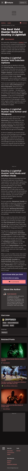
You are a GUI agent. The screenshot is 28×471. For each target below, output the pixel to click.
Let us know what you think (12, 274)
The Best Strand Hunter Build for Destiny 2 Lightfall (13, 359)
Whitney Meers (14, 385)
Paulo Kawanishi (9, 39)
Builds (12, 325)
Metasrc (9, 462)
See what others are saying (10, 278)
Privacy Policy (10, 450)
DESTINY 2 (3, 23)
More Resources (10, 458)
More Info (9, 448)
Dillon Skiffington (7, 385)
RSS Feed (18, 450)
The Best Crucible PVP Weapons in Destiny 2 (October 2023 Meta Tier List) (13, 382)
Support (8, 454)
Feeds (18, 448)
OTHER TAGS (4, 329)
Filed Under (5, 315)
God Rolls (5, 325)
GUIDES (9, 23)
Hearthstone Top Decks (12, 464)
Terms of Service (10, 452)
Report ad (14, 166)
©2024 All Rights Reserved (12, 468)
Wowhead (9, 460)
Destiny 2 (4, 332)
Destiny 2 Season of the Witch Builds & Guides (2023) (12, 405)
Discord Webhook (13, 323)
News (4, 323)
